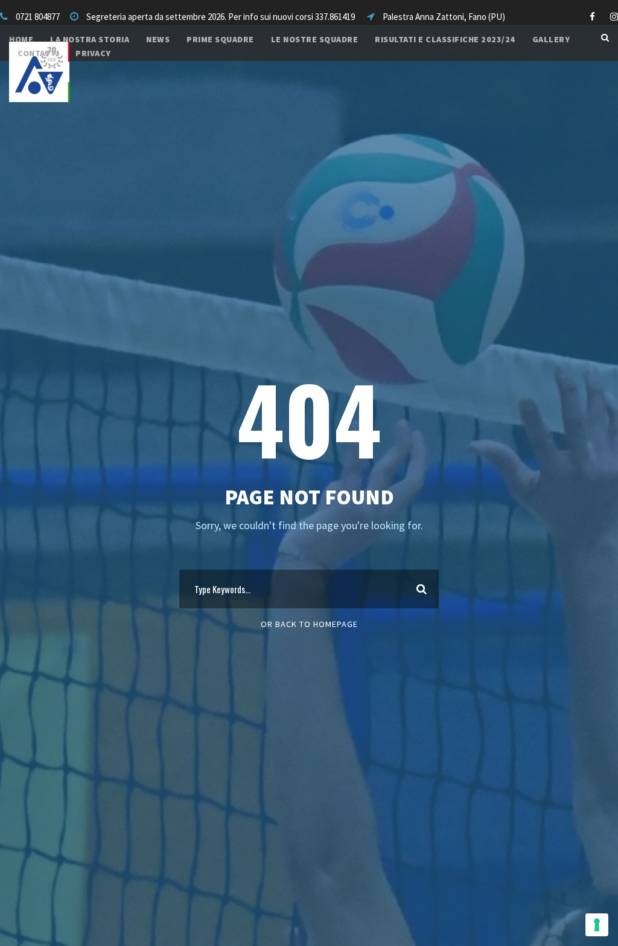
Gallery (551, 39)
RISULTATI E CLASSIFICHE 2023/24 (445, 39)
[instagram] (614, 16)
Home (21, 39)
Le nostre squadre (314, 39)
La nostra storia (89, 39)
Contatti (38, 53)
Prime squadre (220, 39)
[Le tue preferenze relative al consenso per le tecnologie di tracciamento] (596, 924)
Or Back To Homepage (309, 624)
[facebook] (592, 16)
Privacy (93, 53)
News (158, 39)
